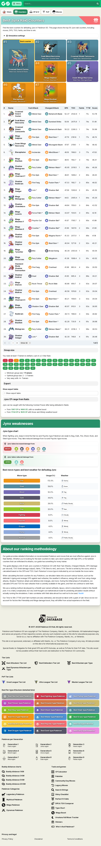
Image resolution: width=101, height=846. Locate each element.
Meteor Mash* (55, 167)
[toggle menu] (97, 3)
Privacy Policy (7, 839)
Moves (59, 12)
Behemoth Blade (55, 114)
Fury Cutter (36, 167)
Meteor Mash (54, 213)
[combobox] (60, 3)
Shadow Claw (37, 306)
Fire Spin (35, 137)
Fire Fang (36, 183)
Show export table (10, 389)
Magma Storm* (55, 236)
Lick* (34, 190)
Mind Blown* (54, 152)
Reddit (81, 593)
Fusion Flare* (54, 183)
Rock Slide (53, 284)
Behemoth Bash (55, 129)
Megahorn (53, 258)
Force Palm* (37, 213)
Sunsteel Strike (55, 122)
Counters (22, 12)
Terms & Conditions (75, 839)
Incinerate (36, 152)
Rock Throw (37, 284)
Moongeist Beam (56, 145)
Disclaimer (38, 839)
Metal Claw (36, 114)
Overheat (53, 267)
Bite (33, 251)
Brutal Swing (54, 251)
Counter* (36, 228)
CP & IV (36, 12)
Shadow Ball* (54, 220)
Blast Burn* (53, 137)
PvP (47, 12)
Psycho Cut (37, 220)
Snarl (34, 276)
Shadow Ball (54, 190)
